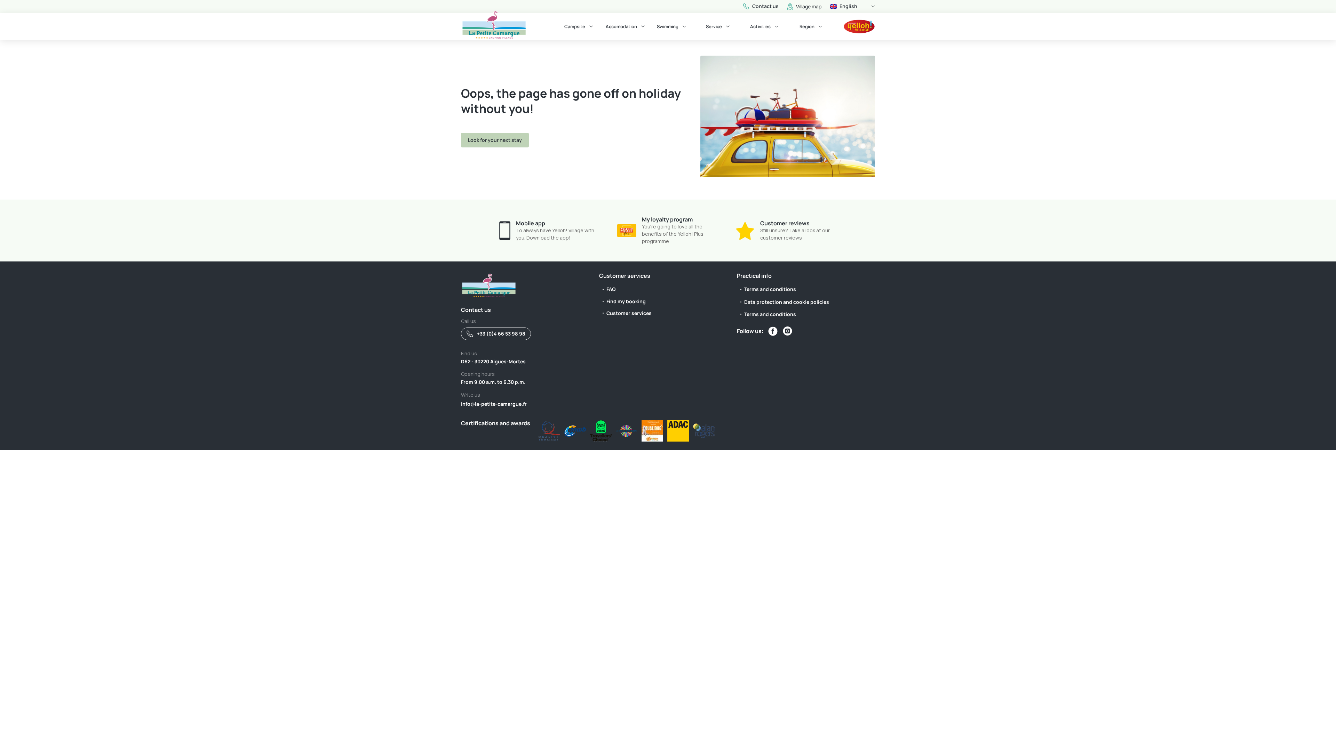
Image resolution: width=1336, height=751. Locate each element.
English (848, 6)
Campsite (574, 26)
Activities (760, 26)
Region (807, 26)
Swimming (667, 26)
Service (714, 26)
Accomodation (621, 26)
